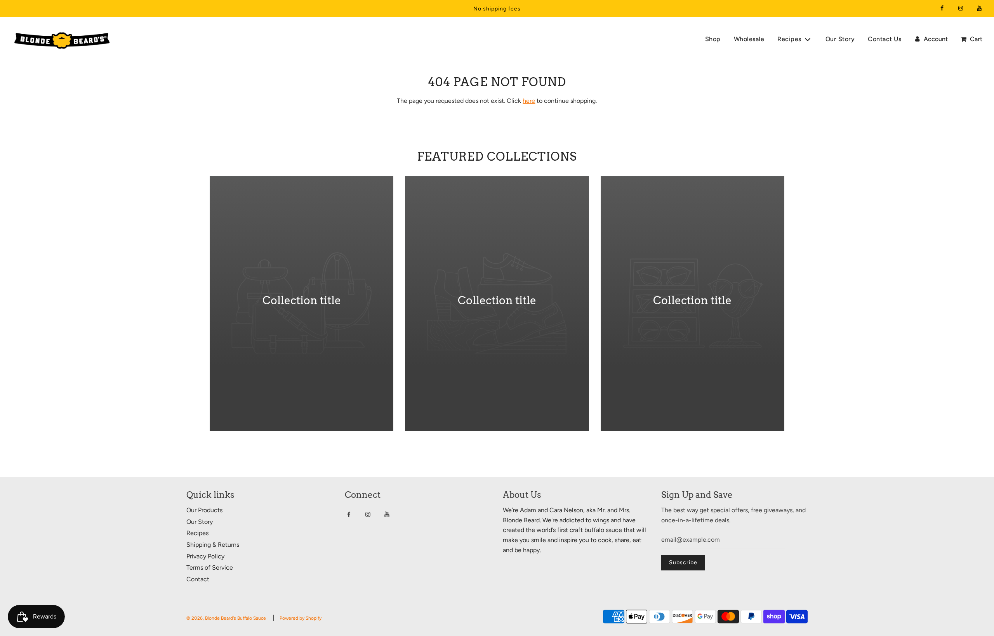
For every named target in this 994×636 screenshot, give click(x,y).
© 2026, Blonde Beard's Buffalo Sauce (226, 618)
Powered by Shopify (300, 618)
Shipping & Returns (212, 544)
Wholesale (749, 39)
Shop (713, 39)
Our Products (204, 510)
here (529, 100)
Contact (197, 579)
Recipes (197, 533)
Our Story (840, 39)
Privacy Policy (205, 556)
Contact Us (884, 39)
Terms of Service (209, 567)
